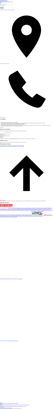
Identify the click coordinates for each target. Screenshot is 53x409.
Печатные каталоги (23, 406)
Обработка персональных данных (16, 406)
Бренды (12, 1)
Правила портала (8, 406)
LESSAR (12, 145)
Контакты (4, 406)
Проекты (14, 403)
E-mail (1, 136)
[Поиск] (0, 3)
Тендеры (17, 403)
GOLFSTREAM (8, 145)
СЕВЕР (23, 145)
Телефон (1, 135)
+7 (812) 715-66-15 (2, 117)
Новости (1, 1)
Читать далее (2, 127)
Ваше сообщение (2, 133)
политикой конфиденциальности (13, 138)
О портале (1, 406)
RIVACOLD (15, 145)
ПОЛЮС (20, 145)
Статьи (6, 1)
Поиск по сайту (2, 4)
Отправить (1, 137)
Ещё (1, 2)
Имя (0, 134)
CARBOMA (1, 145)
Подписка (1, 5)
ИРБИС (18, 145)
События (4, 1)
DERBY (5, 145)
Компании (8, 1)
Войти (4, 5)
